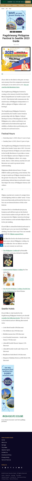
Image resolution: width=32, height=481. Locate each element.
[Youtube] (19, 468)
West (10, 8)
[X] (16, 468)
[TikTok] (13, 468)
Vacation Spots (18, 31)
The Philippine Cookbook (11, 250)
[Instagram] (8, 468)
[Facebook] (2, 468)
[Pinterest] (11, 468)
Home (3, 8)
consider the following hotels (11, 318)
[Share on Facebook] (1, 235)
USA (7, 8)
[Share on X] (1, 238)
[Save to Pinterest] (1, 242)
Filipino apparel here (16, 234)
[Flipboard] (5, 468)
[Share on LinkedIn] (1, 245)
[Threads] (22, 468)
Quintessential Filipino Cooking (13, 269)
